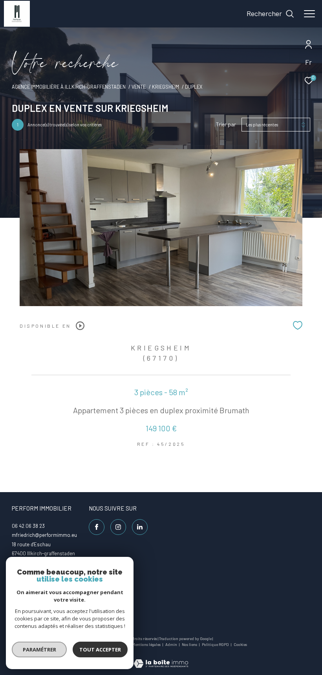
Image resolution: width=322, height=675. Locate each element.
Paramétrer (39, 649)
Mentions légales (146, 644)
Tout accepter (100, 649)
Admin (171, 644)
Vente (139, 86)
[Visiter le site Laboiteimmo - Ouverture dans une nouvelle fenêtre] (161, 658)
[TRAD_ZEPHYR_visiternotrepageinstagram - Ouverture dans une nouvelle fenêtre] (118, 527)
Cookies (240, 644)
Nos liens (190, 644)
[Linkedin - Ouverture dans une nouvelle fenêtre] (140, 527)
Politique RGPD (215, 644)
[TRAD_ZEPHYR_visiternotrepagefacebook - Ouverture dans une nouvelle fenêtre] (96, 527)
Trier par (226, 124)
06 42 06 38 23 (28, 526)
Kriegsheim (165, 86)
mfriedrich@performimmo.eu (44, 535)
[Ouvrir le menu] (309, 13)
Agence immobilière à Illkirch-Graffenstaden (69, 86)
